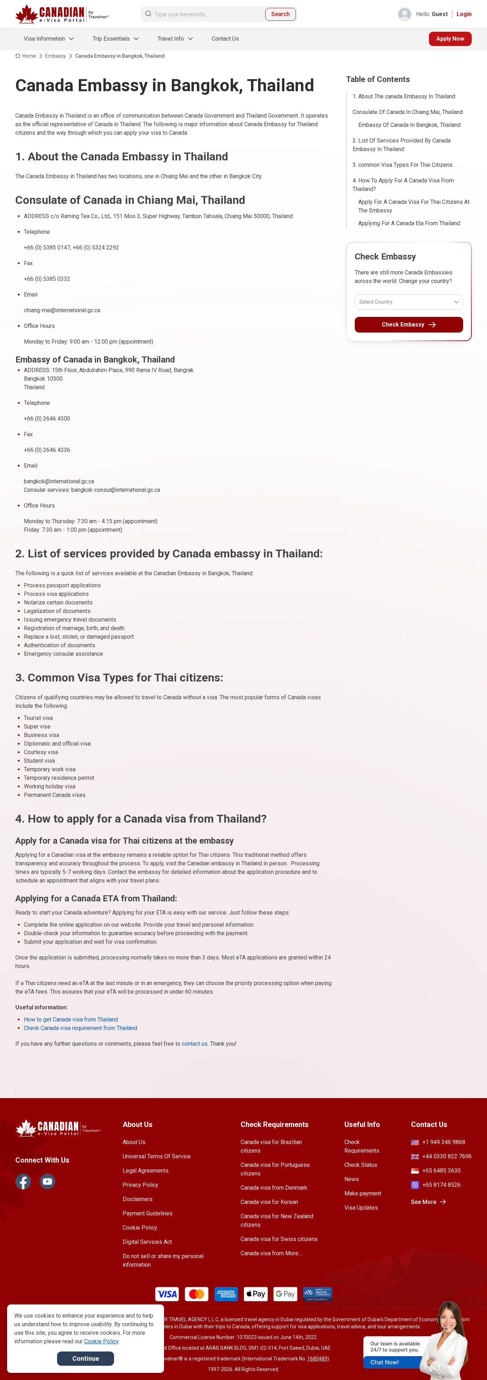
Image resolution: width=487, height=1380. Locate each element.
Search (280, 14)
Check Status (360, 1165)
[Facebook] (23, 1181)
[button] (466, 1361)
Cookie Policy (140, 1227)
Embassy (55, 56)
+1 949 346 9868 (443, 1142)
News (351, 1179)
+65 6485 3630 (441, 1170)
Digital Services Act (147, 1242)
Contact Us (225, 38)
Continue (85, 1358)
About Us (134, 1142)
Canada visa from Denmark (274, 1187)
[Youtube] (47, 1181)
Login (464, 14)
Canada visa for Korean (269, 1202)
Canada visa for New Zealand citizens (277, 1220)
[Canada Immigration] (62, 14)
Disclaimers (138, 1199)
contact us (194, 1043)
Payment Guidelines (148, 1213)
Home (29, 56)
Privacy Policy (140, 1184)
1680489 (317, 1358)
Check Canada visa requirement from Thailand (80, 1028)
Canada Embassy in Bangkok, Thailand (120, 56)
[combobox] (359, 301)
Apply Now (450, 38)
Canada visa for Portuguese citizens (275, 1169)
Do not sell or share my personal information (163, 1260)
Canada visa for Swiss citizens (279, 1239)
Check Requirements (361, 1146)
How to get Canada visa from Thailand (71, 1019)
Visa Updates (361, 1207)
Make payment (362, 1193)
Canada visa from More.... (272, 1253)
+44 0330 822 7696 (447, 1156)
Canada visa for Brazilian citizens (271, 1146)
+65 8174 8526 (441, 1184)
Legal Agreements (146, 1170)
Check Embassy (403, 324)
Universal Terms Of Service (157, 1156)
